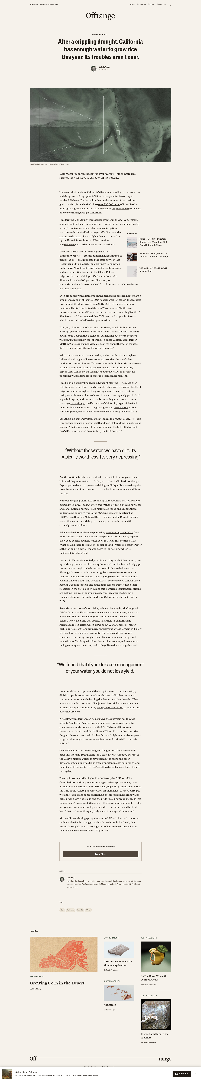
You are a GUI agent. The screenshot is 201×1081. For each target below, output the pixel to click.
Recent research (129, 517)
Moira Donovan (149, 1043)
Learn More (100, 854)
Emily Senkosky (112, 970)
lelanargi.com (72, 887)
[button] (63, 963)
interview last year (94, 343)
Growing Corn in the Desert (57, 983)
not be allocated (68, 633)
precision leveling (103, 560)
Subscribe (183, 1074)
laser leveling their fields (119, 532)
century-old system (70, 236)
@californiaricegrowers (39, 164)
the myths (65, 771)
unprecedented (120, 208)
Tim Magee (36, 989)
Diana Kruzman (149, 985)
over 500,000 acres (109, 204)
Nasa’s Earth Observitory (59, 164)
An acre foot (121, 407)
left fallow (120, 299)
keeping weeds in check (72, 584)
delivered (69, 244)
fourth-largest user (91, 219)
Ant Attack (110, 1004)
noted (89, 316)
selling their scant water (110, 707)
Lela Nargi (105, 67)
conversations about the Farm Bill (97, 695)
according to (78, 403)
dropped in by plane (76, 386)
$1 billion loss (81, 303)
